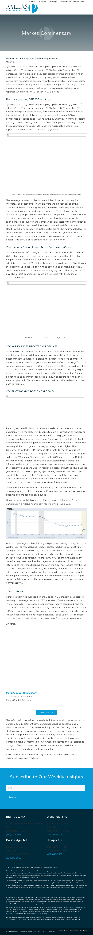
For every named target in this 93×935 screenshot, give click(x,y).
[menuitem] (32, 1)
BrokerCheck (52, 868)
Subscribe (12, 797)
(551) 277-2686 (13, 858)
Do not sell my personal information (70, 919)
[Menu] (83, 9)
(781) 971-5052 (13, 834)
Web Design (38, 931)
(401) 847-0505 (54, 854)
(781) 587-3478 (54, 834)
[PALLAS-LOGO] (22, 9)
